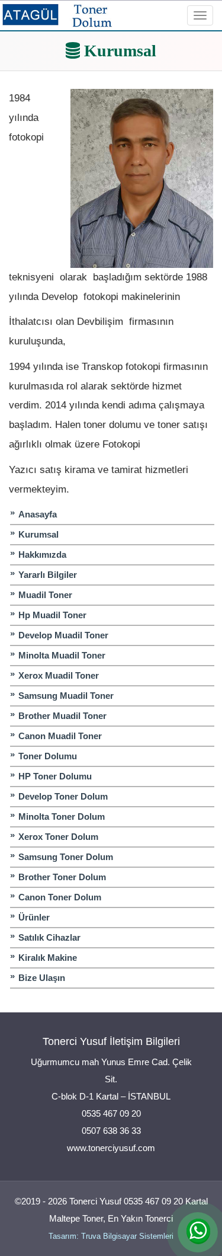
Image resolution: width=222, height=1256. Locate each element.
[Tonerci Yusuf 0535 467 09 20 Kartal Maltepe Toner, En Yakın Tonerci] (57, 14)
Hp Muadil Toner (52, 615)
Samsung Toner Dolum (65, 857)
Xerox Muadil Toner (58, 675)
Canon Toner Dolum (59, 897)
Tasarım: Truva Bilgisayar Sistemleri (111, 1236)
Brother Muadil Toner (62, 716)
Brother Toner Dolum (62, 877)
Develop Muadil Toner (63, 635)
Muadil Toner (45, 595)
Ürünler (34, 917)
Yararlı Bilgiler (47, 575)
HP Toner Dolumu (55, 776)
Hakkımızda (42, 554)
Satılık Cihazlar (49, 937)
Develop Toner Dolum (63, 796)
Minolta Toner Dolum (61, 816)
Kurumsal (38, 534)
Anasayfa (37, 514)
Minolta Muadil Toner (61, 655)
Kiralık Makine (47, 958)
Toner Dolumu (47, 756)
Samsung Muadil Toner (66, 696)
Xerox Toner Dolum (58, 837)
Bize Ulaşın (41, 978)
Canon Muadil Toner (60, 736)
